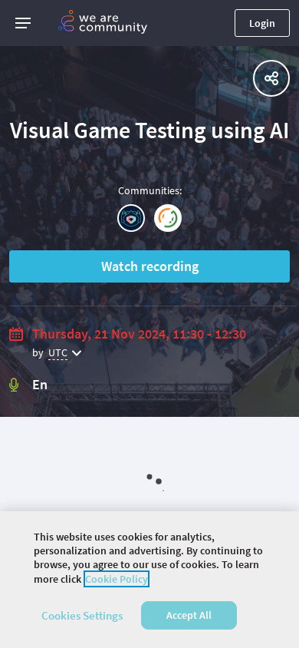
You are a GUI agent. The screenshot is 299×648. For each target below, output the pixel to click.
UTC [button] (57, 352)
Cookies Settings (82, 615)
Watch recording (150, 266)
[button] (23, 23)
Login (262, 23)
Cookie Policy (116, 579)
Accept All (189, 615)
